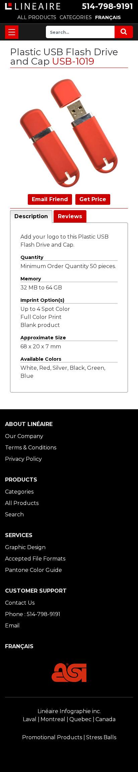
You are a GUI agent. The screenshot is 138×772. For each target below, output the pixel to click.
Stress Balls (101, 737)
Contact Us (19, 603)
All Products (22, 503)
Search (14, 514)
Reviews (70, 216)
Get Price (92, 199)
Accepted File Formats (35, 558)
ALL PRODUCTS (36, 17)
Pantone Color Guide (33, 570)
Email (12, 625)
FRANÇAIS (108, 17)
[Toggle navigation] (11, 32)
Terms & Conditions (30, 447)
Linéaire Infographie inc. (69, 711)
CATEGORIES (76, 17)
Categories (19, 492)
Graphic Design (25, 547)
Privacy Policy (23, 459)
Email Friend (50, 199)
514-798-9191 (107, 6)
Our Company (24, 436)
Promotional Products (52, 737)
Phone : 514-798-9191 (32, 614)
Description (31, 216)
